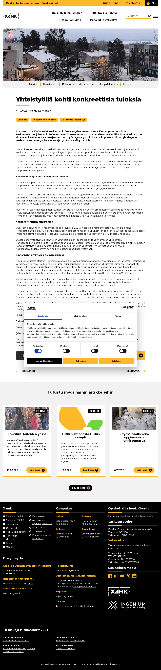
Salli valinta (80, 361)
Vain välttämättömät (44, 361)
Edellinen (28, 371)
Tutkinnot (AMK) (14, 516)
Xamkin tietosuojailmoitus (16, 640)
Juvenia (22, 119)
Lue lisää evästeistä (65, 648)
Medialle (10, 547)
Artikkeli (33, 84)
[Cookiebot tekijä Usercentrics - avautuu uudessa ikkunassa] (123, 308)
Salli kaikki (116, 361)
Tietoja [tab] (118, 316)
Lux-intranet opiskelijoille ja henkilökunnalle (130, 516)
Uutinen (127, 84)
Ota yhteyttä (132, 3)
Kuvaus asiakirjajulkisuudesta (70, 640)
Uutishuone (110, 3)
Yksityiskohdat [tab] (80, 316)
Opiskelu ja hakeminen (67, 12)
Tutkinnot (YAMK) (15, 520)
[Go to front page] (11, 16)
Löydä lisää (78, 487)
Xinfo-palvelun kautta (84, 586)
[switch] (66, 351)
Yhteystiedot (38, 531)
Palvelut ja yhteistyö (103, 19)
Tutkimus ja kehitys (104, 12)
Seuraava (133, 371)
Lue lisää (35, 470)
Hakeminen (12, 524)
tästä (30, 583)
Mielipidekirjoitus (108, 84)
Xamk (9, 543)
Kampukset (38, 516)
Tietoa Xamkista (70, 19)
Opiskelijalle (12, 528)
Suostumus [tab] (43, 316)
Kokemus (68, 84)
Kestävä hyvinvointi (44, 119)
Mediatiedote (86, 84)
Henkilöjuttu (50, 84)
